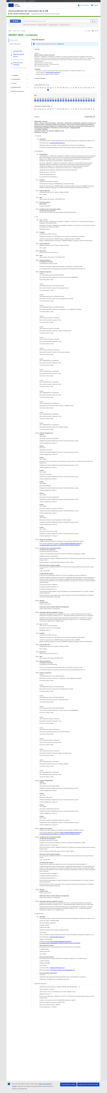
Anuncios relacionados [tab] (15, 44)
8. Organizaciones (16, 87)
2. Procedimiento (15, 79)
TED (9, 30)
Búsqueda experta (53, 24)
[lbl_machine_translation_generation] (51, 106)
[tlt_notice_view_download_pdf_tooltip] (35, 100)
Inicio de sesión (84, 5)
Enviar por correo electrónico (18, 63)
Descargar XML (17, 51)
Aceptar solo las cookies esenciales (88, 1084)
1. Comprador (14, 75)
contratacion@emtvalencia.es (57, 967)
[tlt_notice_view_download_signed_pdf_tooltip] (48, 90)
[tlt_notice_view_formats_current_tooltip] (94, 117)
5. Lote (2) (13, 83)
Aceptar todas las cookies (68, 1084)
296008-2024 (60, 44)
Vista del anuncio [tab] (13, 40)
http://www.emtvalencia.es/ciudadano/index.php (63, 970)
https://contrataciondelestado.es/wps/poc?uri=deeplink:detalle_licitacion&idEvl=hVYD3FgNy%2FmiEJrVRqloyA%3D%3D (60, 544)
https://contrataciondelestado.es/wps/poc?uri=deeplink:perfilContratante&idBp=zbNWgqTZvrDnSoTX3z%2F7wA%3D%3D (59, 942)
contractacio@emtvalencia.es (53, 72)
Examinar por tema (64, 24)
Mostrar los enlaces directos (18, 55)
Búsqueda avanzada (42, 24)
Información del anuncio (17, 91)
